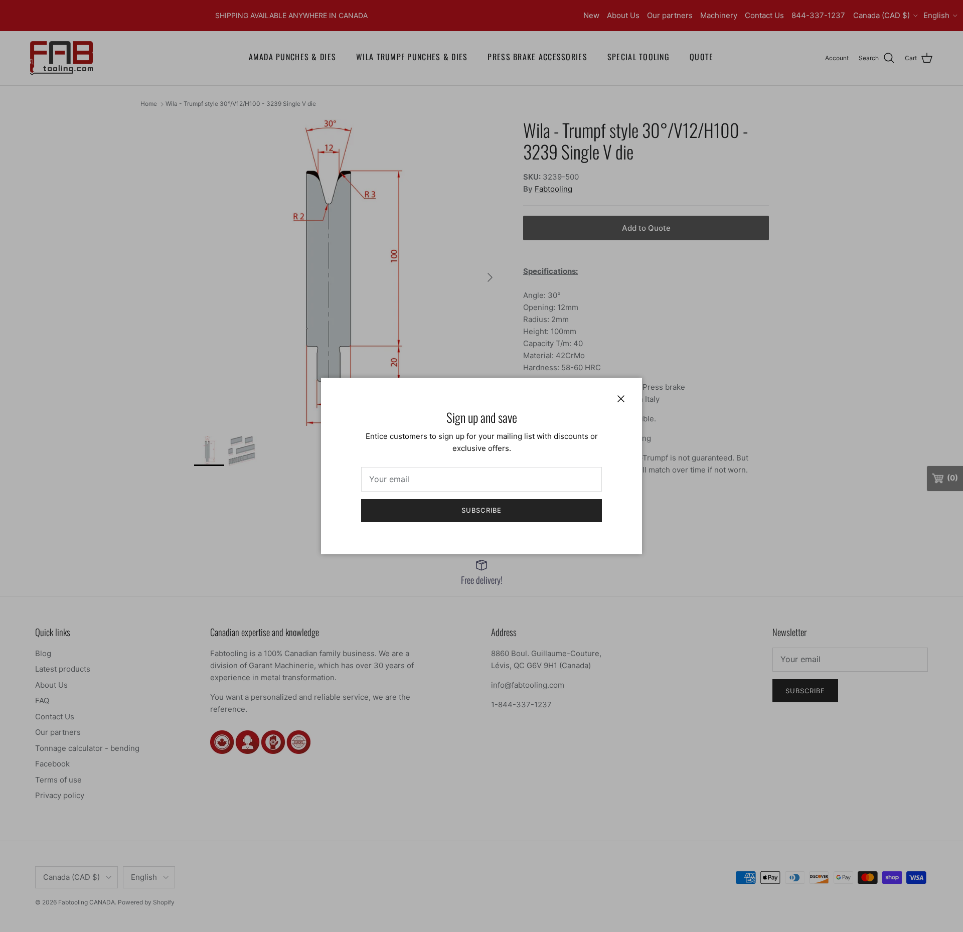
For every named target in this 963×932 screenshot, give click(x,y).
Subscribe (481, 510)
